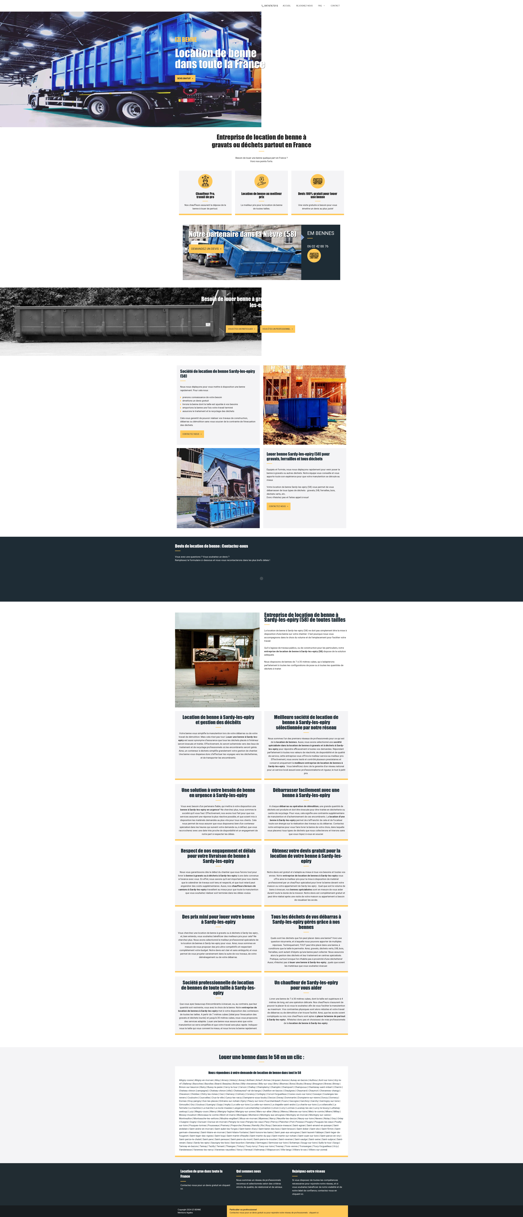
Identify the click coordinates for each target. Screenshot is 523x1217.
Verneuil (248, 1149)
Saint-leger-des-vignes (202, 1135)
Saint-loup (220, 1135)
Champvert (288, 1087)
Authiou (313, 1080)
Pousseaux (214, 1125)
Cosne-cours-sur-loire (299, 1094)
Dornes (183, 1101)
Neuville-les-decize (287, 1118)
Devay (280, 1097)
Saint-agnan (299, 1125)
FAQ (320, 5)
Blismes (284, 1083)
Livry (283, 1108)
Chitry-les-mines (209, 1094)
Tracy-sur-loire (266, 1146)
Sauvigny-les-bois (220, 1142)
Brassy (308, 1083)
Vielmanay (259, 1149)
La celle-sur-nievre (260, 1104)
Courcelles (205, 1097)
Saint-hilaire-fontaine (237, 1132)
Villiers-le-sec (300, 1149)
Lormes (291, 1108)
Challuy (252, 1087)
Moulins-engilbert (229, 1118)
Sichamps (294, 1142)
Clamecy (230, 1094)
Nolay (327, 1118)
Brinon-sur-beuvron (189, 1087)
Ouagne (184, 1121)
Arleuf (259, 1080)
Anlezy (234, 1080)
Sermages (261, 1142)
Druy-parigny (195, 1101)
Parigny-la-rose (237, 1121)
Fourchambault (273, 1101)
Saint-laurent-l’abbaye (312, 1132)
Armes (267, 1080)
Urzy (335, 1146)
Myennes (264, 1118)
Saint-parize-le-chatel (190, 1139)
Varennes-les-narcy (203, 1149)
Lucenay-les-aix (304, 1108)
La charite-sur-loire (307, 1104)
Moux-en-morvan (249, 1118)
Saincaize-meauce (282, 1125)
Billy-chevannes (249, 1083)
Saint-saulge (301, 1139)
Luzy (191, 1111)
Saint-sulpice (329, 1139)
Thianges (231, 1146)
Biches (236, 1083)
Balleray (187, 1083)
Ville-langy (286, 1149)
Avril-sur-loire (326, 1080)
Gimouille (184, 1104)
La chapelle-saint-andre (283, 1104)
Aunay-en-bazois (299, 1080)
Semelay (250, 1142)
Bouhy (300, 1083)
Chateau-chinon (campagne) (194, 1090)
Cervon (243, 1087)
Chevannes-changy (330, 1090)
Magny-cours (202, 1111)
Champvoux (301, 1087)
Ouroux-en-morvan (218, 1121)
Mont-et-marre (228, 1115)
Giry (192, 1104)
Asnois (285, 1080)
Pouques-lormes (198, 1125)
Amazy (225, 1080)
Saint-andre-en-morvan (201, 1128)
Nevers (319, 1118)
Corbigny (261, 1094)
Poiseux (300, 1121)
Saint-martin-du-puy (260, 1135)
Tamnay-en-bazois (189, 1146)
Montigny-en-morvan (297, 1115)
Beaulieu (227, 1083)
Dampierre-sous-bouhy (255, 1097)
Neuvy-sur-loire (306, 1118)
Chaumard (302, 1090)
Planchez (284, 1121)
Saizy (190, 1142)
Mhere (329, 1111)
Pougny (309, 1121)
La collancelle (325, 1104)
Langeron (239, 1108)
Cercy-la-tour (231, 1087)
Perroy (274, 1121)
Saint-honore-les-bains (261, 1132)
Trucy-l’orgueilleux (322, 1146)
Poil (292, 1121)
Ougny (193, 1121)
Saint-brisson (288, 1128)
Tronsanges (305, 1146)
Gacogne (294, 1101)
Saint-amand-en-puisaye (319, 1125)
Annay (242, 1080)
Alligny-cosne (186, 1080)
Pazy (267, 1121)
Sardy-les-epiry (202, 1142)
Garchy (315, 1101)
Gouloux (200, 1104)
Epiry (244, 1101)
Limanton (266, 1108)
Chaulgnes (289, 1090)
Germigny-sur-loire (330, 1101)
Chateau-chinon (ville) (221, 1090)
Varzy (240, 1149)
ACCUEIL (287, 5)
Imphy (227, 1104)
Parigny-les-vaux (254, 1121)
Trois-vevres (291, 1146)
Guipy (220, 1104)
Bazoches (198, 1083)
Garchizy (305, 1101)
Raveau (247, 1125)
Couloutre (193, 1097)
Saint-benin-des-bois (269, 1128)
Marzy (276, 1111)
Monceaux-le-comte (208, 1115)
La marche (208, 1108)
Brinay (336, 1083)
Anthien (251, 1080)
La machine (195, 1108)
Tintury (241, 1146)
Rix (263, 1125)
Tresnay (279, 1146)
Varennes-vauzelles (225, 1149)
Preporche (236, 1125)
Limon (275, 1108)
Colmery (240, 1094)
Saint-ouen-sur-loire (308, 1135)
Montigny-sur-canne (320, 1115)
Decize (272, 1097)
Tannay (203, 1146)
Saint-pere (208, 1139)
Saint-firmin (327, 1128)
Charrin (338, 1087)
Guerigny (211, 1104)
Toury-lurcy (252, 1146)
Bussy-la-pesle (215, 1087)
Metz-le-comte (316, 1111)
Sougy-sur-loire (309, 1142)
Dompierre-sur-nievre (309, 1097)
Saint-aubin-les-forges (226, 1128)
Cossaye (317, 1094)
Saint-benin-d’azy (248, 1128)
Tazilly (212, 1146)
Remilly (256, 1125)
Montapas (242, 1115)
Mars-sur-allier (264, 1111)
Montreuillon (185, 1118)
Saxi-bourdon (238, 1142)
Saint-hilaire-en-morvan (213, 1132)
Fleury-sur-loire (256, 1101)
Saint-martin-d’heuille (238, 1135)
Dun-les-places (210, 1101)
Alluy (217, 1080)
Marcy (213, 1111)
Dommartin (291, 1097)
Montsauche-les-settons (206, 1118)
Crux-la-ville (218, 1097)
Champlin (276, 1087)
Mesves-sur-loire (299, 1111)
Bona (292, 1083)
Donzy (324, 1097)
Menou (285, 1111)
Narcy (273, 1118)
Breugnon (318, 1083)
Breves (328, 1083)
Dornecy (333, 1097)
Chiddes (195, 1094)
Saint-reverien (286, 1139)
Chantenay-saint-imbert (320, 1087)
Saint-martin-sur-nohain (284, 1135)
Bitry (276, 1083)
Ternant (221, 1146)
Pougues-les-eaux (324, 1121)
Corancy (250, 1094)
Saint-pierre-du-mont (242, 1139)
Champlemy (263, 1087)
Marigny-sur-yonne (246, 1111)
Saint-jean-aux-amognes (287, 1132)
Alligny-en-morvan (204, 1080)
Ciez (221, 1094)
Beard (218, 1083)
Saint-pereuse (222, 1139)
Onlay (340, 1118)
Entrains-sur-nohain (230, 1101)
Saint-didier (303, 1128)
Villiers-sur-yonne (318, 1149)
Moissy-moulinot (188, 1115)
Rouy (268, 1125)
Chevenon (184, 1094)
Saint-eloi (315, 1128)
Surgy (336, 1142)
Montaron (254, 1115)
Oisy (333, 1118)
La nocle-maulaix (224, 1108)
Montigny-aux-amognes (272, 1115)
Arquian (276, 1080)
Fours (285, 1101)
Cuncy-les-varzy (233, 1097)
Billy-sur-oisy (266, 1083)
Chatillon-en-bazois (273, 1090)
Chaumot (314, 1090)
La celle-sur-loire (241, 1104)
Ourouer (202, 1121)
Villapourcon (273, 1149)
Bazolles (209, 1083)
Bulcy (203, 1087)
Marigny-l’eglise (226, 1111)
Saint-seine (315, 1139)
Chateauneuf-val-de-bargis (248, 1090)
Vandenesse (185, 1149)
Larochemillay (252, 1108)
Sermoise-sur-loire (278, 1142)
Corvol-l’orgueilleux (277, 1094)
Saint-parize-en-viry (330, 1135)
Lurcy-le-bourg (321, 1108)
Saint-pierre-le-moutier (266, 1139)
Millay (337, 1111)
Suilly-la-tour (325, 1142)
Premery (225, 1125)
